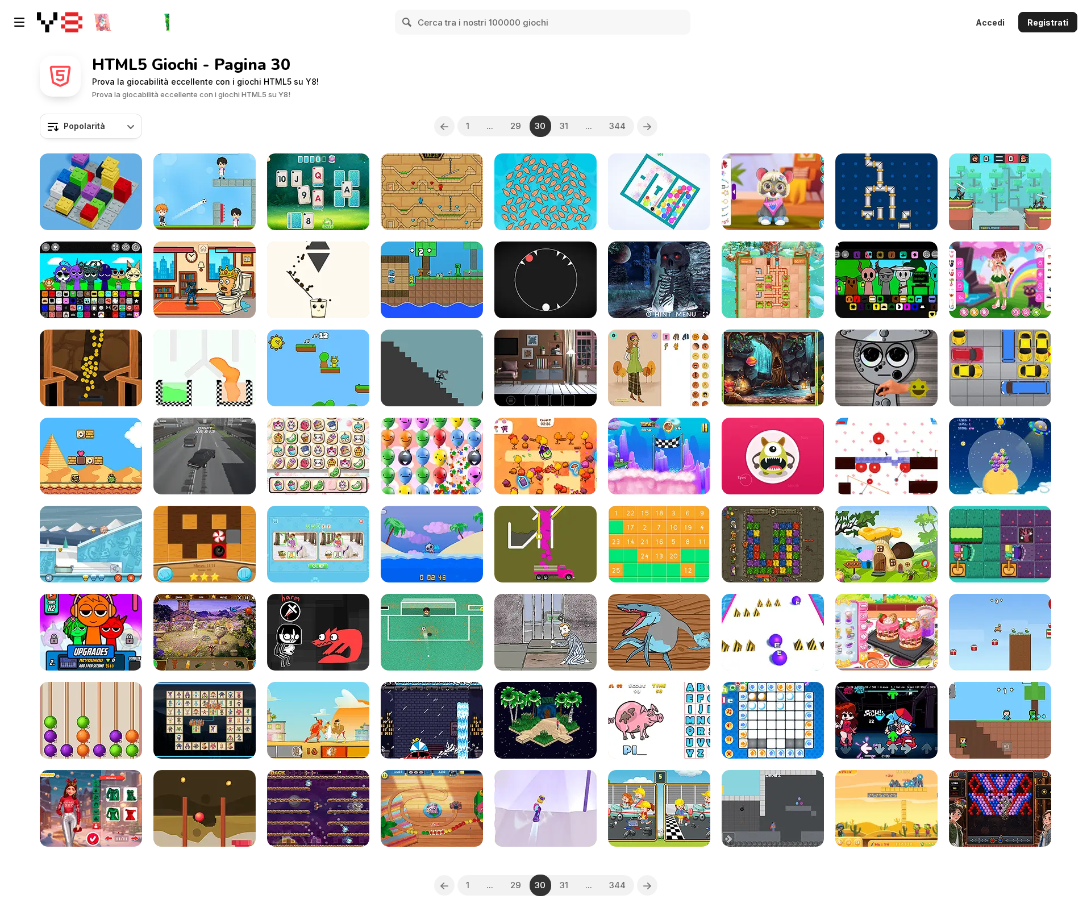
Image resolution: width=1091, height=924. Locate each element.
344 (617, 125)
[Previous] (444, 126)
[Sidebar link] (19, 22)
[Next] (647, 126)
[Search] (407, 22)
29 (515, 125)
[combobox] (91, 126)
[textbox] (91, 126)
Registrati (1047, 22)
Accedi (990, 22)
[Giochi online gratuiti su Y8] (59, 22)
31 (564, 125)
